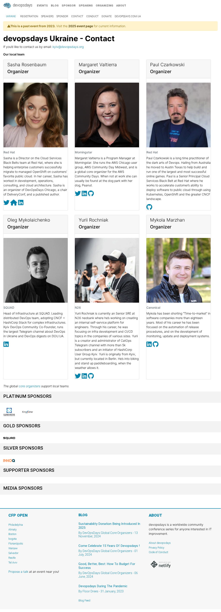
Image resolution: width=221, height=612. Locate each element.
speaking (86, 5)
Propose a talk (18, 571)
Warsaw (13, 548)
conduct (92, 16)
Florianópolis (15, 543)
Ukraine (11, 16)
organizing (104, 5)
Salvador (13, 553)
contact (77, 16)
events (42, 5)
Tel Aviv (12, 562)
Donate (107, 16)
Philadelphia (15, 524)
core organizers (29, 386)
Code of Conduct (158, 552)
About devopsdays (160, 542)
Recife (12, 557)
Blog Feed (84, 600)
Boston (12, 534)
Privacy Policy (156, 547)
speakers (47, 16)
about (121, 5)
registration (29, 16)
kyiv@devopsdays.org (68, 47)
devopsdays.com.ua (128, 16)
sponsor (69, 5)
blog (55, 5)
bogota (12, 538)
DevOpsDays (22, 5)
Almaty (12, 529)
